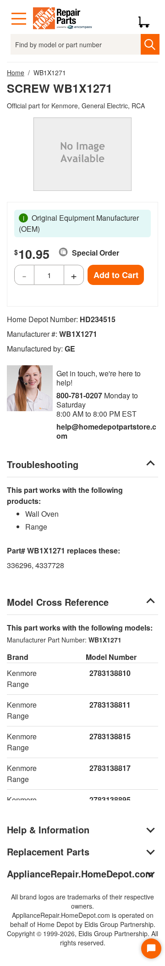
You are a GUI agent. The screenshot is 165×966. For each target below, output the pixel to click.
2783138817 (110, 768)
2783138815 (110, 736)
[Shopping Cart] (147, 19)
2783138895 (110, 799)
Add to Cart (116, 275)
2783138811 (110, 704)
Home (15, 72)
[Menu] (18, 19)
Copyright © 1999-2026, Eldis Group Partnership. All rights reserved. (82, 938)
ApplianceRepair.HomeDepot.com (80, 873)
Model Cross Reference (58, 602)
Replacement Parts (48, 851)
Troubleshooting (42, 464)
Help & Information (48, 829)
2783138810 (110, 673)
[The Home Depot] (63, 18)
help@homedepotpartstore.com (106, 431)
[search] (150, 44)
